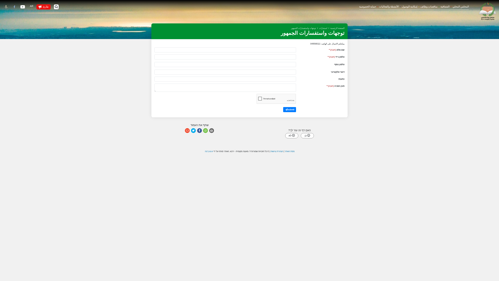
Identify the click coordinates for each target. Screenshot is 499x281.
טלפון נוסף (339, 64)
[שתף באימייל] (187, 130)
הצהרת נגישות (277, 151)
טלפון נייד (331, 56)
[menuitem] (459, 7)
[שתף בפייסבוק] (199, 130)
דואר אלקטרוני (337, 72)
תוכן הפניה (331, 85)
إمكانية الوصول (409, 6)
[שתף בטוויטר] (193, 130)
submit (291, 109)
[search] (56, 6)
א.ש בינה (208, 151)
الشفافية (445, 6)
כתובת (341, 79)
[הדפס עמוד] (211, 130)
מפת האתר (290, 151)
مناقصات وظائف (428, 6)
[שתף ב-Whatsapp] (205, 130)
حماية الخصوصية (367, 6)
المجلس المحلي (461, 6)
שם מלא (332, 49)
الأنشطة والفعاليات (389, 6)
